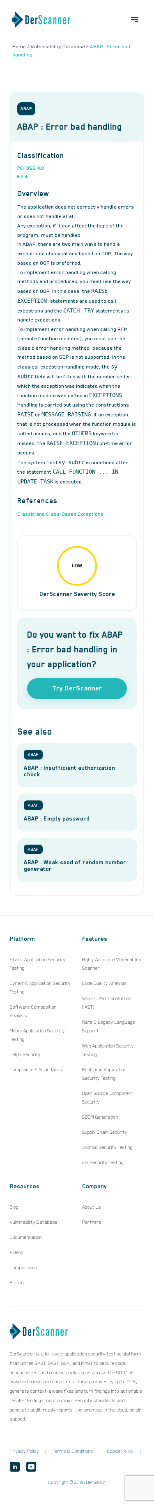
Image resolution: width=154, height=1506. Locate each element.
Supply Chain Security (104, 1132)
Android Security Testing (107, 1147)
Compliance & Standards (36, 1069)
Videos (16, 1252)
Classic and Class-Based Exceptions (60, 514)
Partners (91, 1222)
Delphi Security (25, 1054)
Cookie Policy (120, 1451)
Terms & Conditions (73, 1451)
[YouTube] (31, 1467)
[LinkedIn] (15, 1467)
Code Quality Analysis (104, 983)
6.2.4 (22, 176)
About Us (91, 1207)
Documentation (26, 1237)
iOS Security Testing (103, 1162)
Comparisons (23, 1267)
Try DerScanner (77, 688)
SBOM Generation (100, 1117)
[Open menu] (135, 19)
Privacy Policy (24, 1451)
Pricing (17, 1283)
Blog (14, 1207)
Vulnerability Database (33, 1222)
